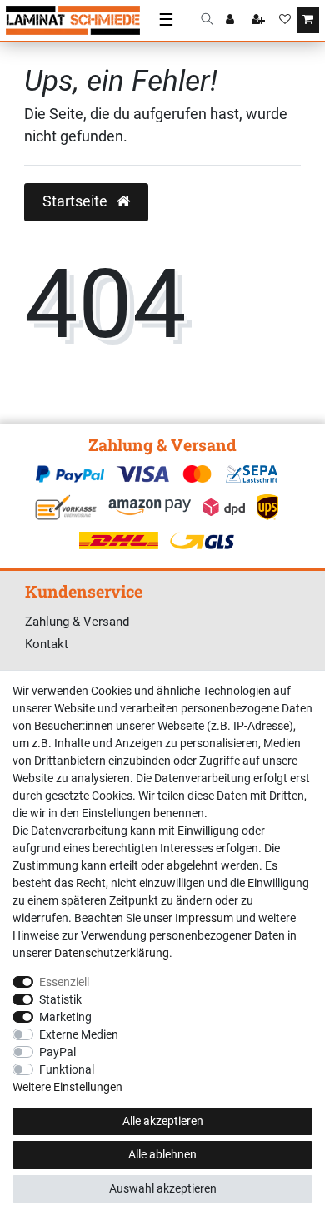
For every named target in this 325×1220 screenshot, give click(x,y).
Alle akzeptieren (162, 1121)
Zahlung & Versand (77, 621)
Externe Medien (78, 1034)
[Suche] (207, 20)
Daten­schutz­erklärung (111, 953)
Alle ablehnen (162, 1154)
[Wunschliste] (285, 20)
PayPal (57, 1052)
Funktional (66, 1069)
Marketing (65, 1017)
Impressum (204, 918)
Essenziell (64, 982)
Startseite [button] (76, 201)
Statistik (60, 999)
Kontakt (46, 644)
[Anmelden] (231, 20)
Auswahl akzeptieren (163, 1188)
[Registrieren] (260, 20)
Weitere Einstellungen (67, 1087)
